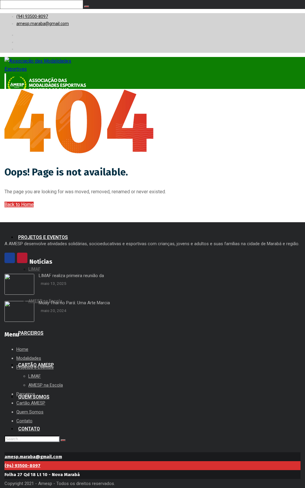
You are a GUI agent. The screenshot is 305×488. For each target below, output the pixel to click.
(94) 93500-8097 (22, 465)
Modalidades (28, 358)
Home (22, 349)
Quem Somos (29, 412)
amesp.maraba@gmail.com (33, 456)
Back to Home (19, 204)
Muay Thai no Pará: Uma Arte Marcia (74, 302)
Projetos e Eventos (35, 367)
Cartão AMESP (30, 403)
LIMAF (34, 376)
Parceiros (25, 394)
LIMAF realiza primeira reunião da (71, 275)
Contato (24, 421)
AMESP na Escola (45, 385)
